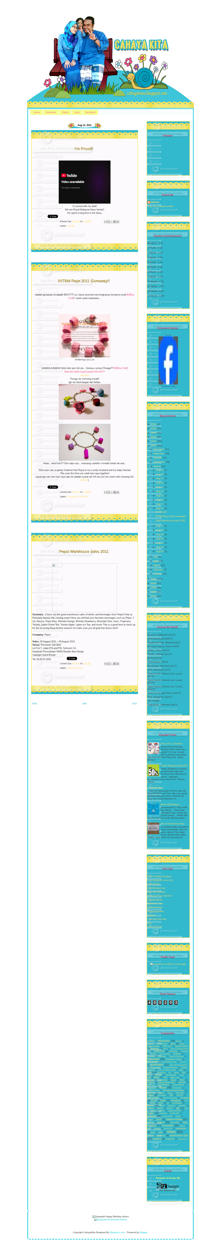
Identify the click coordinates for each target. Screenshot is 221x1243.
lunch (159, 1119)
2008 (154, 587)
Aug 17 (160, 487)
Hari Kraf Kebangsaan (178, 1065)
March (157, 565)
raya (153, 1132)
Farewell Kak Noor (169, 1062)
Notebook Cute (155, 903)
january (152, 1116)
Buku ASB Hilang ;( (170, 804)
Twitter (65, 112)
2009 (154, 583)
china (152, 1103)
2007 (154, 592)
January (158, 574)
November (159, 453)
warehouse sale (75, 668)
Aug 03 (160, 547)
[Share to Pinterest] (117, 221)
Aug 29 (160, 474)
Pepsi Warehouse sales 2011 (83, 551)
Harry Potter (155, 1068)
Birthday (154, 1049)
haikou (152, 1111)
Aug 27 (160, 478)
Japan (176, 1073)
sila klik (84, 375)
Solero (169, 1093)
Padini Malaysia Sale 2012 (174, 765)
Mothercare (162, 1080)
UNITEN (180, 1095)
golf (186, 1108)
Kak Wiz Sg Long (156, 888)
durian (162, 1106)
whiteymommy (155, 926)
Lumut (181, 1075)
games (160, 1108)
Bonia (165, 1049)
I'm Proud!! (83, 148)
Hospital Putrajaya (170, 1068)
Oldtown (151, 1082)
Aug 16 (160, 491)
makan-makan (174, 1119)
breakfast (176, 1100)
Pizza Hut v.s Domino (171, 743)
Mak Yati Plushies (157, 892)
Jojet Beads (154, 884)
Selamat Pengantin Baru (173, 1090)
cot (167, 1103)
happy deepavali (174, 1111)
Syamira (152, 915)
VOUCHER (153, 1098)
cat (186, 1101)
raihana (155, 202)
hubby (151, 1113)
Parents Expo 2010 (166, 1082)
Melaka (151, 1080)
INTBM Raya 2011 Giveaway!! (84, 281)
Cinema (151, 1056)
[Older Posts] (135, 704)
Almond (178, 1041)
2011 (154, 445)
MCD (156, 1077)
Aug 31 (160, 470)
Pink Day (151, 1085)
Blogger (143, 1232)
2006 (154, 596)
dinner (151, 1105)
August (157, 466)
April (156, 561)
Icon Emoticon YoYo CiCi (160, 880)
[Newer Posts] (35, 704)
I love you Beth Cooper (167, 1070)
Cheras (153, 1054)
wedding (157, 1139)
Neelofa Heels (156, 787)
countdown (177, 1103)
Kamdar (158, 1075)
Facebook (51, 112)
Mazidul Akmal (155, 899)
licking (178, 1116)
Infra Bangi (161, 1073)
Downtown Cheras (173, 1059)
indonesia (163, 1113)
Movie (173, 1080)
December (159, 449)
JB (170, 1073)
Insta (76, 112)
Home (36, 112)
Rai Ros (168, 335)
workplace (170, 1139)
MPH (165, 1078)
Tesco (151, 1095)
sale (160, 1132)
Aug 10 (160, 530)
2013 (154, 437)
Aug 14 (160, 500)
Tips (171, 1095)
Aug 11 (160, 526)
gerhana (170, 1108)
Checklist (184, 1051)
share (171, 1132)
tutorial (151, 1136)
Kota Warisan (171, 1075)
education (171, 1106)
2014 (154, 433)
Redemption (177, 1088)
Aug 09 (160, 534)
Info (149, 1072)
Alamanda (164, 1040)
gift (177, 1108)
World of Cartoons (170, 1098)
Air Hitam (151, 1041)
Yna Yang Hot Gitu (157, 919)
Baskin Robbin (181, 1046)
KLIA (150, 1075)
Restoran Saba (153, 1090)
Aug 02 (160, 551)
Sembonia (151, 1093)
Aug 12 (160, 508)
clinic (161, 1103)
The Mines (162, 1095)
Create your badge (168, 386)
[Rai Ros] (168, 384)
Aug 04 (160, 543)
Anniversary (162, 1044)
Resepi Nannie (155, 907)
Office (182, 1080)
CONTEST (159, 1051)
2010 (154, 579)
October (158, 458)
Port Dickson (163, 1085)
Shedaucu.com (117, 1232)
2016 (154, 424)
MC (149, 1077)
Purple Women (178, 1085)
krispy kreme (167, 1116)
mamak (151, 1122)
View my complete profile (160, 206)
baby (163, 1100)
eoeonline (182, 1106)
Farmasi (183, 1062)
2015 (154, 428)
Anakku (151, 1044)
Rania (162, 1087)
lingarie (150, 1119)
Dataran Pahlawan (176, 1056)
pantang (157, 1128)
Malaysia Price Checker (160, 896)
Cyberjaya (162, 1056)
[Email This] (105, 221)
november (167, 1125)
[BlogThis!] (108, 221)
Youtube (71, 226)
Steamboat (180, 1093)
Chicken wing (164, 1054)
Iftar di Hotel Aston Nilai (173, 824)
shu (149, 923)
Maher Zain (175, 1078)
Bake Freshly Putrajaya (159, 876)
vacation (161, 1135)
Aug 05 (160, 538)
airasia (154, 1100)
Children (177, 1054)
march (161, 1122)
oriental (182, 1126)
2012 (154, 441)
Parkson (182, 1082)
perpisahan (168, 1128)
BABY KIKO (167, 1046)
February (159, 569)
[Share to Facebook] (114, 221)
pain (149, 1128)
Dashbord (90, 112)
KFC (184, 1072)
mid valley (174, 1122)
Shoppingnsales (156, 911)
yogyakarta (182, 1139)
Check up (173, 1051)
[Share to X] (111, 221)
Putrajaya (152, 1088)
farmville (151, 1108)
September (160, 462)
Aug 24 (160, 483)
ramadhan (181, 1128)
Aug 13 (160, 504)
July (156, 557)
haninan (162, 1111)
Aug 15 (160, 495)
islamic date (174, 1113)
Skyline (161, 1093)
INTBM (84, 480)
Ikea (181, 1070)
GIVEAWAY (83, 496)
